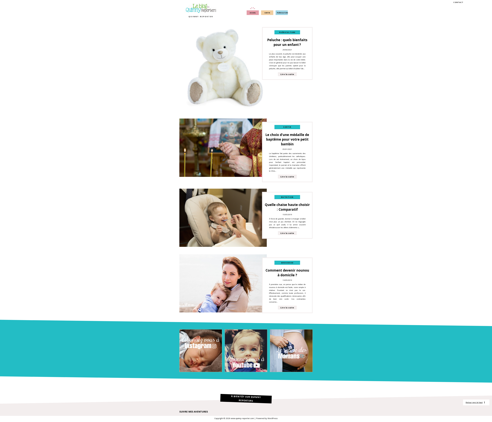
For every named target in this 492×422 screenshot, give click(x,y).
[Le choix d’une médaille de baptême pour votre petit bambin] (223, 176)
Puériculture (287, 32)
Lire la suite (287, 74)
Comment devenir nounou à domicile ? (287, 272)
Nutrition (287, 197)
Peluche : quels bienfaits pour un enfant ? (287, 42)
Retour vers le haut (474, 402)
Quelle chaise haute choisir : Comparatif (287, 207)
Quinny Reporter (201, 17)
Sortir (287, 127)
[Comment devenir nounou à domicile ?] (223, 311)
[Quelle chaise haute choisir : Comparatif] (223, 246)
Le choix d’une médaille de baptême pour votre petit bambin (287, 139)
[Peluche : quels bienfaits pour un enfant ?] (223, 110)
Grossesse (287, 263)
